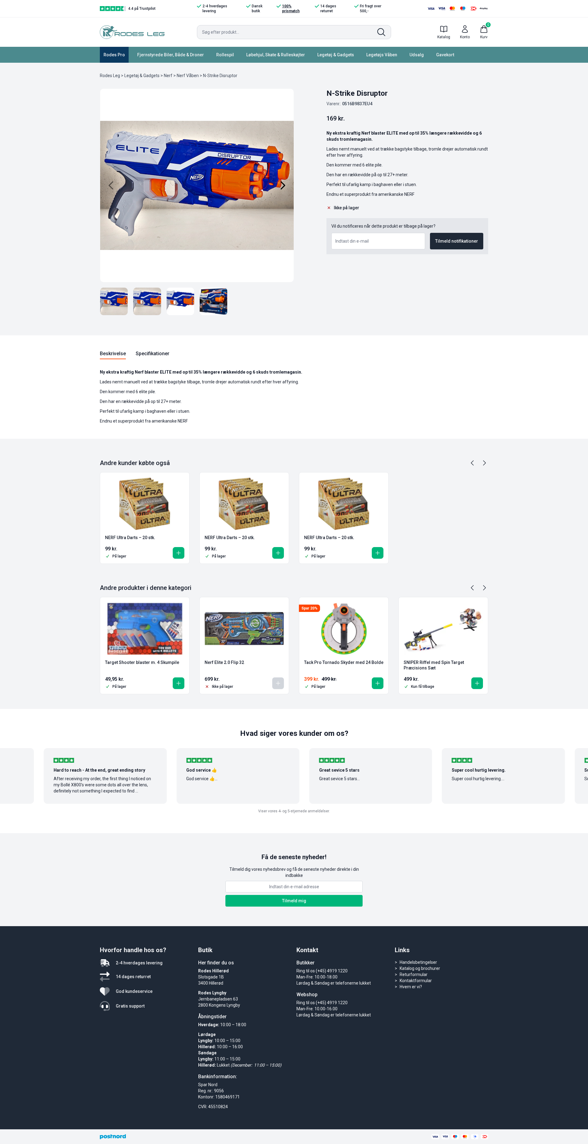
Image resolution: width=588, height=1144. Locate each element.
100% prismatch (291, 8)
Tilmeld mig (294, 900)
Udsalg (416, 54)
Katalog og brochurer (420, 968)
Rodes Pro (114, 54)
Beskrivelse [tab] (113, 353)
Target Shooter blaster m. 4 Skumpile (142, 662)
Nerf (168, 75)
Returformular (414, 974)
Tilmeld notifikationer (456, 241)
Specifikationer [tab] (152, 353)
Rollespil (225, 54)
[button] (178, 553)
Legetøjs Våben (381, 54)
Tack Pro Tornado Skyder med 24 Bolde (343, 662)
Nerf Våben (188, 75)
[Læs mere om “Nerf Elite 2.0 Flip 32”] (278, 683)
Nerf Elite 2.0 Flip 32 (224, 662)
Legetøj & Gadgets (335, 54)
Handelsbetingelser (418, 962)
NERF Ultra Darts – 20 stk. (130, 537)
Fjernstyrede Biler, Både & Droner (170, 54)
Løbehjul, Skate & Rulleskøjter (275, 54)
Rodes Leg (110, 75)
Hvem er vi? (411, 986)
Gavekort (445, 54)
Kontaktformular (416, 980)
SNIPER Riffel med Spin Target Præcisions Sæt (434, 665)
